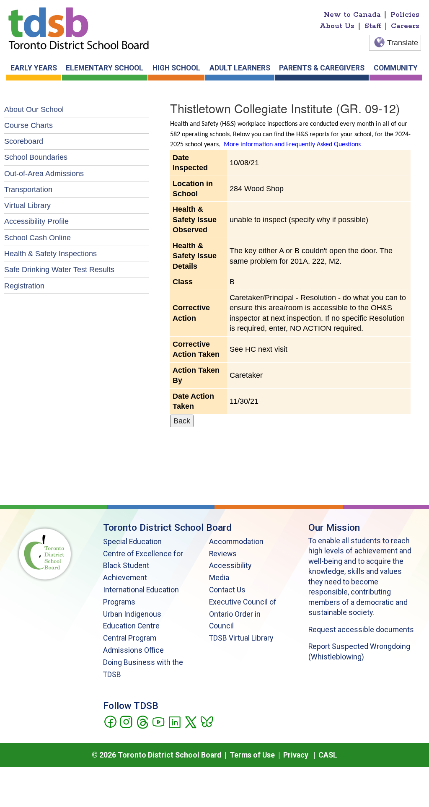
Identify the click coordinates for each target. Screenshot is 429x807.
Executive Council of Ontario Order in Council (243, 614)
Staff (372, 26)
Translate (402, 43)
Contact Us (227, 590)
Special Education (132, 541)
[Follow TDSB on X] (190, 721)
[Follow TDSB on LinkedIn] (174, 721)
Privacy (295, 755)
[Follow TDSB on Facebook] (110, 721)
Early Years (33, 68)
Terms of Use (252, 755)
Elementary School (104, 68)
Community (396, 68)
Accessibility (230, 565)
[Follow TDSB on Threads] (142, 721)
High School (176, 68)
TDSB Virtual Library (241, 638)
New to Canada (352, 14)
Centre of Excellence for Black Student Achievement (143, 566)
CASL (327, 755)
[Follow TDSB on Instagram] (126, 721)
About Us (337, 26)
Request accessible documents (361, 629)
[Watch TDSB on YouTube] (158, 721)
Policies (404, 14)
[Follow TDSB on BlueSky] (206, 721)
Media (219, 577)
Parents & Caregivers (321, 68)
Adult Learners (239, 68)
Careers (405, 26)
